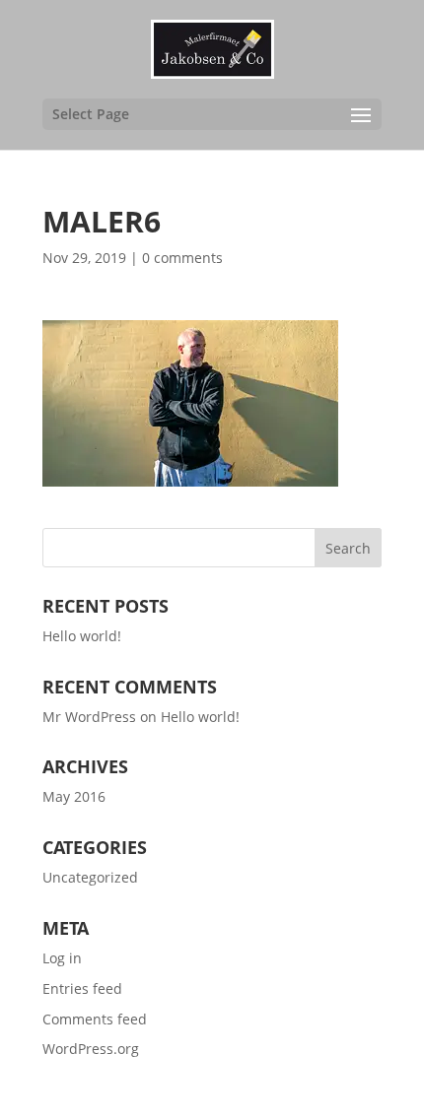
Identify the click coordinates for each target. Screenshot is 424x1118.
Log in (62, 958)
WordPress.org (90, 1048)
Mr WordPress (89, 716)
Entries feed (82, 988)
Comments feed (94, 1019)
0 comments (182, 257)
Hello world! (81, 635)
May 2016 (74, 796)
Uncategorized (90, 877)
